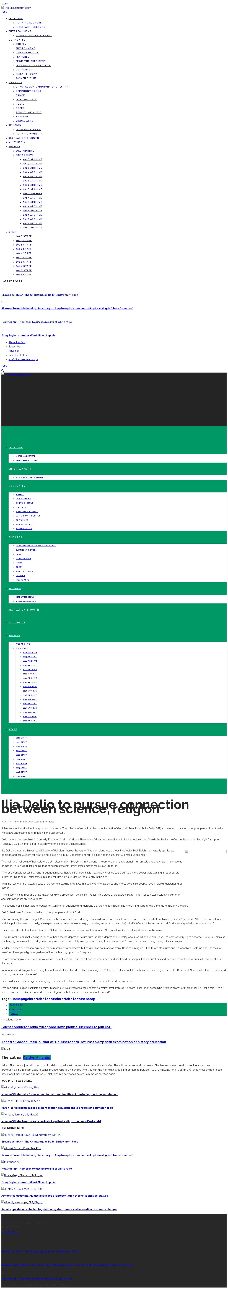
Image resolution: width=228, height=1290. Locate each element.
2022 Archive (32, 176)
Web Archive (25, 151)
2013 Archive (32, 215)
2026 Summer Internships (23, 359)
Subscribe (14, 346)
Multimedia (17, 142)
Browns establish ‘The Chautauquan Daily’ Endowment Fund (39, 295)
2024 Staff (24, 245)
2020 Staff (24, 262)
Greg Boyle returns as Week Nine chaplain (28, 335)
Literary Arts (26, 99)
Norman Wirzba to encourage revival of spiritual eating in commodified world (51, 1121)
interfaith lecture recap (76, 999)
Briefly (21, 44)
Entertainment (20, 31)
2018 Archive (32, 189)
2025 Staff (24, 240)
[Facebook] (2, 12)
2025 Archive (32, 163)
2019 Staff (24, 266)
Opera (20, 108)
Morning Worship (29, 134)
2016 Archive (32, 202)
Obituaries (24, 69)
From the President (31, 61)
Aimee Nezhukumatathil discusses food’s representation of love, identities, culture (54, 1195)
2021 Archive (32, 181)
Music (20, 104)
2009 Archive (32, 193)
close (4, 3)
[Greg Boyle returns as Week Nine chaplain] (22, 1175)
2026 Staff (24, 236)
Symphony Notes (28, 91)
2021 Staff (24, 257)
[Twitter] (4, 12)
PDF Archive (25, 155)
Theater (22, 116)
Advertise (14, 350)
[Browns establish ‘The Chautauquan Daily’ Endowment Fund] (30, 1134)
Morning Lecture (29, 23)
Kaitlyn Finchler (15, 822)
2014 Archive (32, 210)
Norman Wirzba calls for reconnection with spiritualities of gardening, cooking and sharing (59, 1094)
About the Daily (17, 342)
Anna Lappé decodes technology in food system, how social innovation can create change (59, 1209)
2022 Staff (24, 253)
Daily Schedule (27, 52)
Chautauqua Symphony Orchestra (42, 87)
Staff (13, 232)
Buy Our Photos (18, 355)
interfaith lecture (43, 999)
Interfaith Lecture (30, 27)
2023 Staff (24, 249)
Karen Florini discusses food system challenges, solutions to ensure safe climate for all (57, 1107)
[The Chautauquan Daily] (16, 7)
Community (17, 40)
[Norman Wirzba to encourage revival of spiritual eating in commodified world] (19, 1114)
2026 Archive (32, 159)
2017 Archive (32, 198)
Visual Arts (25, 121)
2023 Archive (32, 172)
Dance (20, 95)
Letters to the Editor (33, 65)
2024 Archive (32, 168)
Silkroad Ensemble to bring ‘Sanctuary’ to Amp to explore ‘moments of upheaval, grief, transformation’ (67, 308)
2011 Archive (32, 223)
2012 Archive (32, 219)
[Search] (2, 370)
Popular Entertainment (34, 35)
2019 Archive (32, 185)
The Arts (15, 82)
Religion (15, 125)
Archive (14, 146)
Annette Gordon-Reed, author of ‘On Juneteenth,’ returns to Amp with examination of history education (83, 1042)
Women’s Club (26, 78)
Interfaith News (28, 129)
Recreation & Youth (24, 138)
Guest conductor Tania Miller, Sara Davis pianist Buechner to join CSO (56, 1027)
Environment (25, 48)
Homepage (20, 999)
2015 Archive (32, 206)
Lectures (16, 18)
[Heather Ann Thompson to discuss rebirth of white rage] (10, 1161)
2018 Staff (24, 270)
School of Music (29, 112)
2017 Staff (24, 274)
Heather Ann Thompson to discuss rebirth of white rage (36, 322)
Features (23, 57)
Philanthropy (26, 74)
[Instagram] (6, 12)
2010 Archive (32, 227)
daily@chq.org (11, 1231)
